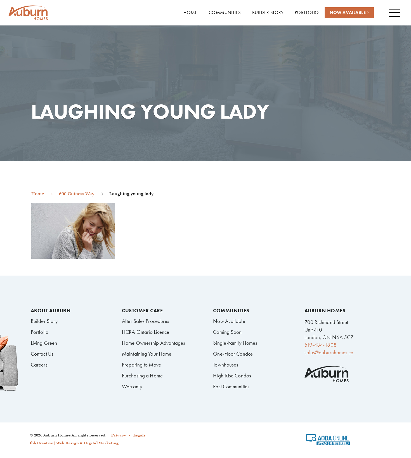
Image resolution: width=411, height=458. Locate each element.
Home (37, 194)
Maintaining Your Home (146, 353)
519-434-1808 (320, 344)
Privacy (118, 435)
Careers (39, 364)
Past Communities (231, 386)
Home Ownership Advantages (153, 342)
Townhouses (225, 364)
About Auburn (50, 310)
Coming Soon (227, 331)
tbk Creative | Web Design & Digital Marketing (74, 443)
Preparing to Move (141, 364)
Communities (231, 310)
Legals (139, 435)
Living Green (44, 342)
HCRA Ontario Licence (145, 331)
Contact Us (42, 353)
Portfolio (39, 331)
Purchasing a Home (142, 375)
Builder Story (44, 321)
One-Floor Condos (233, 353)
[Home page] (28, 13)
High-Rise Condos (232, 375)
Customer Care (142, 310)
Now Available (229, 321)
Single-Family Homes (235, 342)
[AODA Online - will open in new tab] (328, 441)
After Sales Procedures (145, 321)
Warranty (132, 386)
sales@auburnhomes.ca (329, 352)
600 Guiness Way (76, 194)
